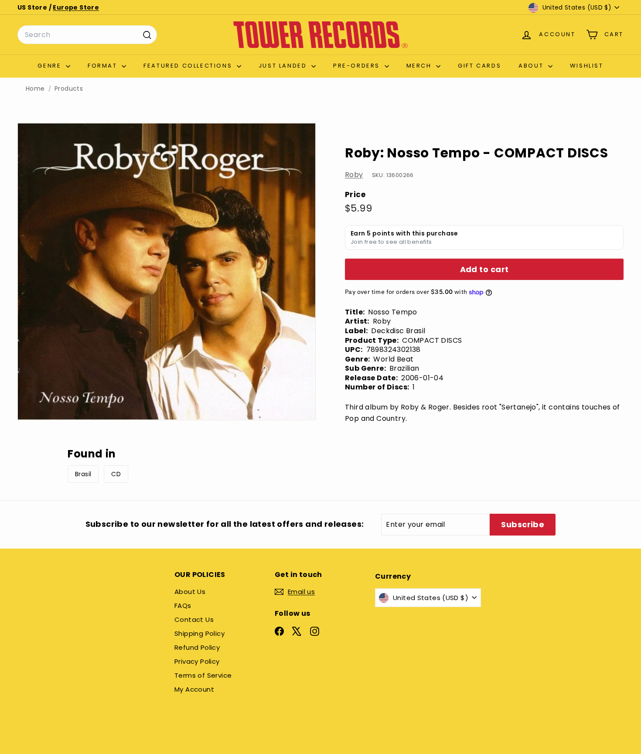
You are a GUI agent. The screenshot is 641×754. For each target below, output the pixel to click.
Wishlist (586, 65)
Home (35, 89)
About (532, 65)
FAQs (182, 605)
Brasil (83, 474)
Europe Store (76, 7)
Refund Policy (197, 647)
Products (69, 89)
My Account (194, 689)
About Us (189, 591)
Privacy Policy (197, 661)
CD (116, 474)
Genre (51, 65)
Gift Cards (479, 65)
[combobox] (87, 34)
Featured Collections (189, 65)
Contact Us (194, 619)
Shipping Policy (199, 633)
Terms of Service (203, 675)
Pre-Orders (357, 65)
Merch (420, 65)
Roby (354, 175)
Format (103, 65)
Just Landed (284, 65)
